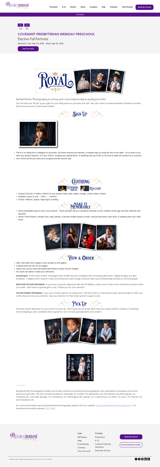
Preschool (53, 7)
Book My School (144, 7)
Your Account (84, 451)
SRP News (82, 437)
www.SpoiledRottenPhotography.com (114, 405)
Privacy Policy (37, 459)
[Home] (17, 5)
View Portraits (127, 7)
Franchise (113, 7)
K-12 (64, 7)
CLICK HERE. (50, 408)
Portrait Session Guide (130, 445)
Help (103, 7)
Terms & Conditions (47, 459)
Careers (81, 447)
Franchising (83, 444)
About (83, 7)
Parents (73, 7)
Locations (93, 7)
